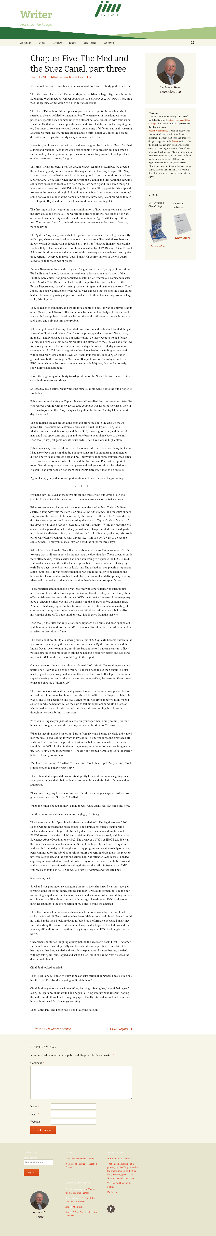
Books (42, 42)
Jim (90, 76)
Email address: (31, 1157)
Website (35, 1121)
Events (72, 42)
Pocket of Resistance (158, 130)
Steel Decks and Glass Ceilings (68, 76)
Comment (37, 1063)
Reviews (57, 42)
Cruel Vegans (121, 1028)
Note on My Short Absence (50, 1028)
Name (34, 1106)
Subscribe (109, 42)
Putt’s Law (112, 1191)
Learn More (182, 237)
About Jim (25, 42)
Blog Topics (90, 42)
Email (34, 1114)
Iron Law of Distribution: (119, 1158)
